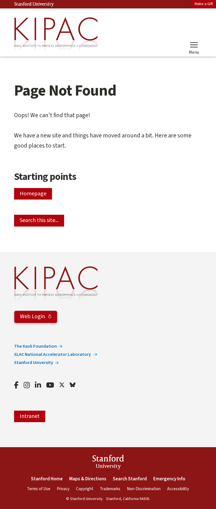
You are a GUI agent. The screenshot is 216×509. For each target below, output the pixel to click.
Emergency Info (169, 479)
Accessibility (178, 489)
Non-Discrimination (144, 489)
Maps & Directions (87, 479)
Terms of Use (38, 489)
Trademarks (110, 489)
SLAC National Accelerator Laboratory (53, 354)
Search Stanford (130, 479)
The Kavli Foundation (35, 346)
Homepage (33, 194)
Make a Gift (204, 4)
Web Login (33, 316)
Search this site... (39, 220)
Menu (194, 52)
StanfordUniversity (108, 463)
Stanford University (34, 4)
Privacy (63, 489)
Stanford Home (47, 479)
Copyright (84, 489)
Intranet (30, 416)
